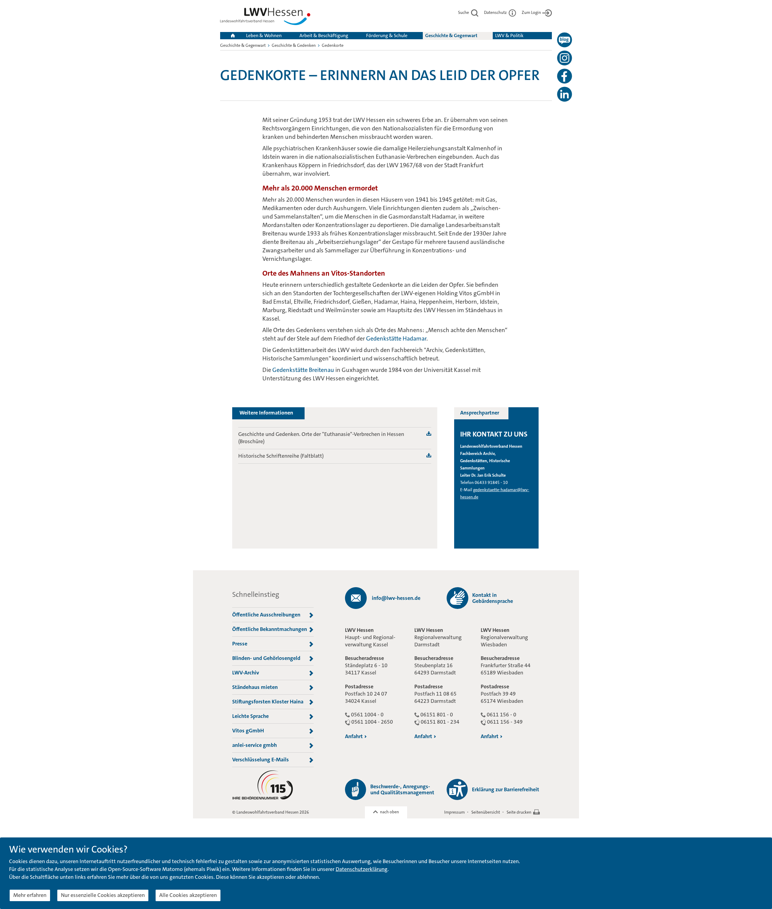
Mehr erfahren (29, 895)
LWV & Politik (509, 35)
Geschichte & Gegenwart (451, 35)
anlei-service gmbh (254, 745)
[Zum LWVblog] (564, 39)
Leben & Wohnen (264, 35)
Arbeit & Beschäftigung (323, 35)
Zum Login (531, 12)
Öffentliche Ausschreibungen (266, 614)
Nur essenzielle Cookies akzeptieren (103, 895)
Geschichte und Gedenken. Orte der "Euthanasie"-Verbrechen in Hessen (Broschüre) (321, 437)
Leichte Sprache (250, 716)
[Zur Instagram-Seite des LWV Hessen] (564, 58)
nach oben (389, 812)
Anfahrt (354, 736)
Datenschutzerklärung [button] (362, 869)
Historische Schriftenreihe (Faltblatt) (281, 455)
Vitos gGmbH (248, 730)
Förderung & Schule (386, 35)
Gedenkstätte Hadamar (396, 338)
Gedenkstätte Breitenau (303, 370)
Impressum (454, 812)
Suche (464, 12)
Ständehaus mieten (255, 687)
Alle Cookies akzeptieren (188, 895)
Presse (239, 643)
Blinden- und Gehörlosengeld (266, 658)
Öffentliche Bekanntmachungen (269, 629)
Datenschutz (496, 12)
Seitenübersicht (485, 812)
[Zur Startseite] (265, 17)
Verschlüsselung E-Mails (260, 759)
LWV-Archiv (245, 672)
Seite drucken (519, 812)
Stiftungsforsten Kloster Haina (267, 701)
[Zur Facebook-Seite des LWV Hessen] (564, 76)
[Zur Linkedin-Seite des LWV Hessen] (564, 94)
